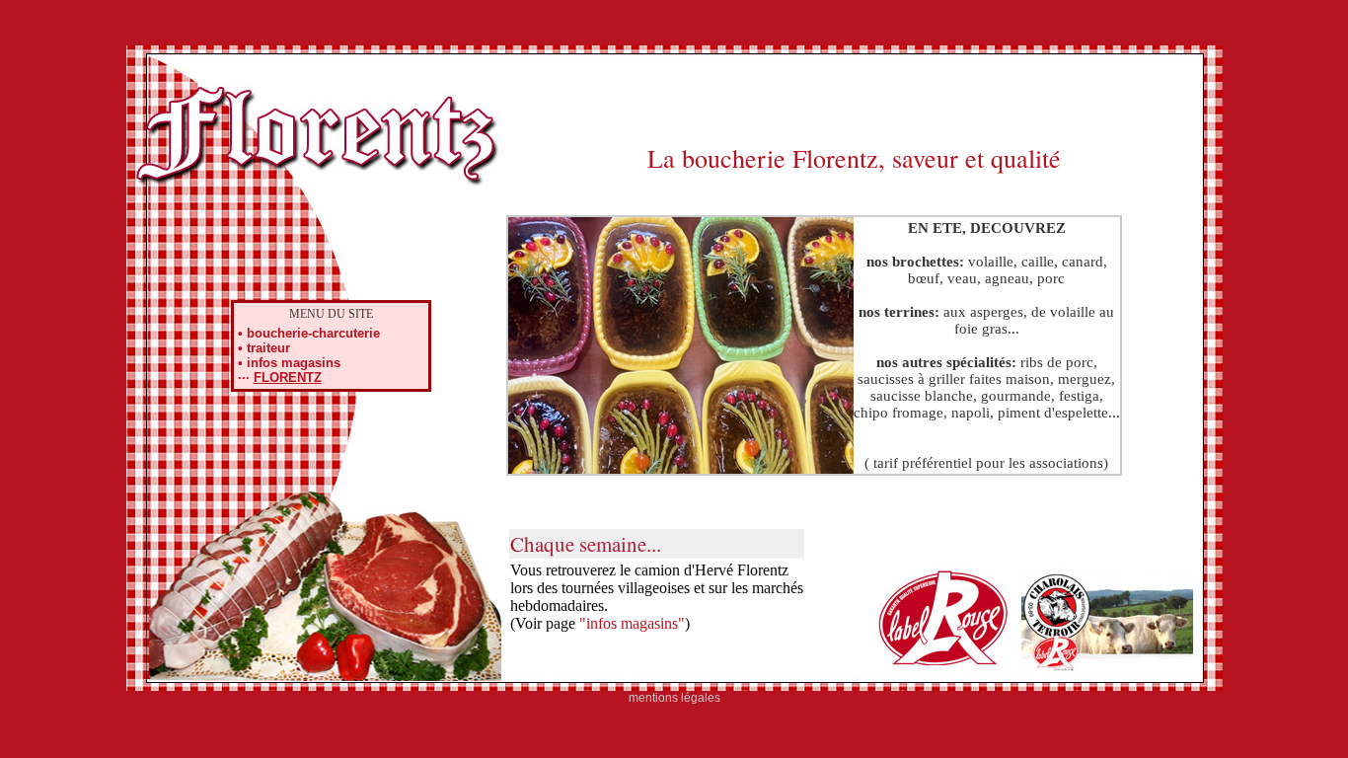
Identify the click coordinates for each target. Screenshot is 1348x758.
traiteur (268, 348)
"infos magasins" (632, 623)
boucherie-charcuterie (313, 333)
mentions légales (674, 698)
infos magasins (293, 362)
